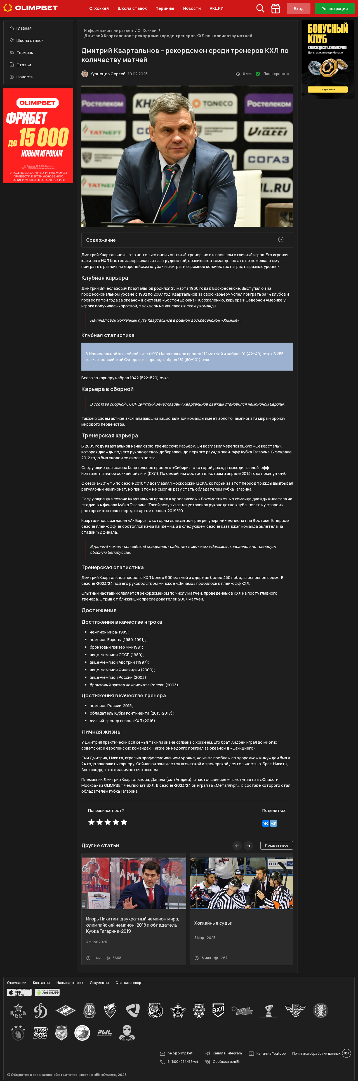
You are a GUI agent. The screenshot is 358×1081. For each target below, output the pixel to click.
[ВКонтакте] (265, 823)
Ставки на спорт (129, 982)
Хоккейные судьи (213, 923)
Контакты (41, 982)
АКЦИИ (216, 8)
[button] (248, 846)
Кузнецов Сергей (108, 73)
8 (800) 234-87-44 (183, 1061)
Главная (24, 28)
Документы (99, 982)
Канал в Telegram (227, 1053)
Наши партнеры (69, 982)
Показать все (276, 845)
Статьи (24, 64)
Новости (192, 8)
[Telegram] (273, 823)
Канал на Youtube (271, 1053)
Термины (165, 8)
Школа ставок (132, 8)
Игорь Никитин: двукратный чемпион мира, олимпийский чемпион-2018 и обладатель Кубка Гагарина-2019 (132, 925)
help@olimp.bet (180, 1053)
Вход (299, 8)
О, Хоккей (99, 8)
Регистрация (334, 8)
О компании (16, 982)
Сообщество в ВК (226, 1061)
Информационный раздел (108, 30)
